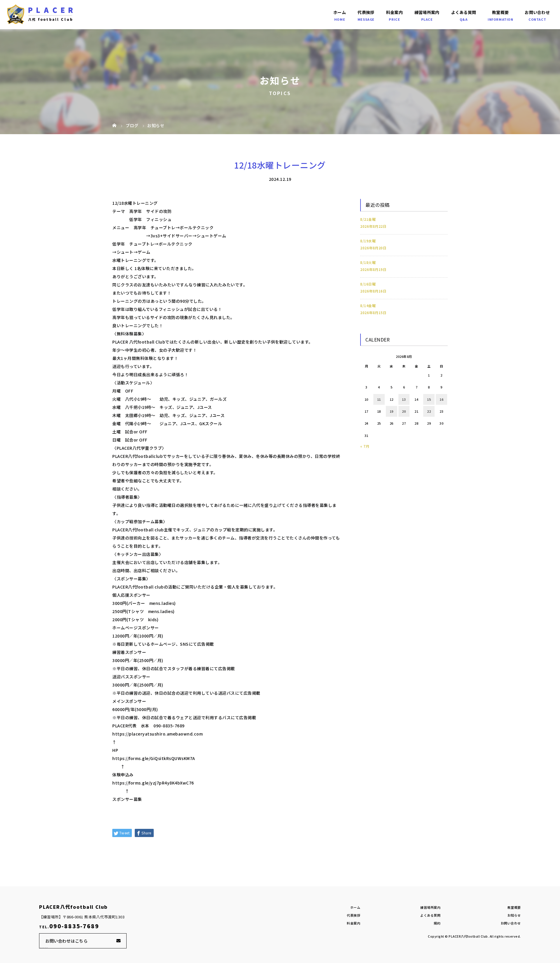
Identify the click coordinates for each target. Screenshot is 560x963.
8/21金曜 (368, 219)
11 (379, 399)
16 (441, 399)
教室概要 (500, 12)
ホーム (339, 12)
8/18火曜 (368, 262)
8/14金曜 (368, 305)
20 (404, 411)
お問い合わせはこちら (66, 941)
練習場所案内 (427, 12)
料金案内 (394, 12)
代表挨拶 (366, 12)
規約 (437, 923)
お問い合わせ (537, 12)
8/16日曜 (368, 283)
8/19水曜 (368, 240)
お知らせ (514, 915)
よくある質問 (463, 12)
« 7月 (364, 446)
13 (404, 399)
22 (429, 411)
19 (391, 411)
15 (429, 399)
